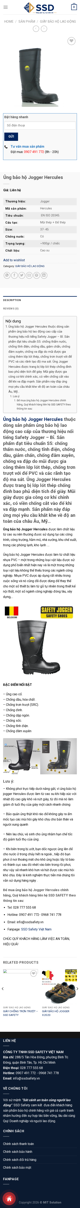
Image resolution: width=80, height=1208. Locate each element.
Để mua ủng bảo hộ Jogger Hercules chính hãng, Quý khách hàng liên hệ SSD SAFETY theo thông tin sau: (44, 404)
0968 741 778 (49, 1073)
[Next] (77, 997)
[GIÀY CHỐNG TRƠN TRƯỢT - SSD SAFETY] (20, 986)
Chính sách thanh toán (18, 1144)
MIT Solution (52, 1202)
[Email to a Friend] (29, 275)
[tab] (40, 300)
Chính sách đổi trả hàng (19, 1160)
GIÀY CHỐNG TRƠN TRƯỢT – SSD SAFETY (20, 1013)
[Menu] (5, 7)
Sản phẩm (26, 21)
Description (12, 300)
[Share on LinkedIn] (44, 275)
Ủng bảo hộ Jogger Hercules (33, 419)
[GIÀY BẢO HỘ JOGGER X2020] (59, 986)
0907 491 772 (34, 152)
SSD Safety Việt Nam (36, 929)
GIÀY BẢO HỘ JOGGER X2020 (55, 1013)
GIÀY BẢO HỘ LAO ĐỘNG (58, 21)
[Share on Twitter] (21, 275)
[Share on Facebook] (14, 275)
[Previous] (3, 997)
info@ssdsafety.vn (26, 1078)
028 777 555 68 (31, 1068)
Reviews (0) (11, 308)
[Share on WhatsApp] (7, 275)
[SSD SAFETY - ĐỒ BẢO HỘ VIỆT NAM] (40, 7)
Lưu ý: (16, 396)
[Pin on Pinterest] (36, 275)
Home (8, 21)
